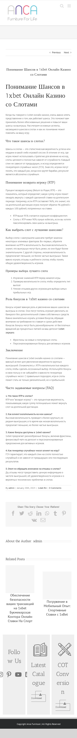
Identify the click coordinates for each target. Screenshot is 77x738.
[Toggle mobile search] (62, 6)
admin (12, 487)
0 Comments (55, 487)
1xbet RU (42, 487)
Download (36, 698)
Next (66, 52)
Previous (56, 52)
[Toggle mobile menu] (69, 6)
